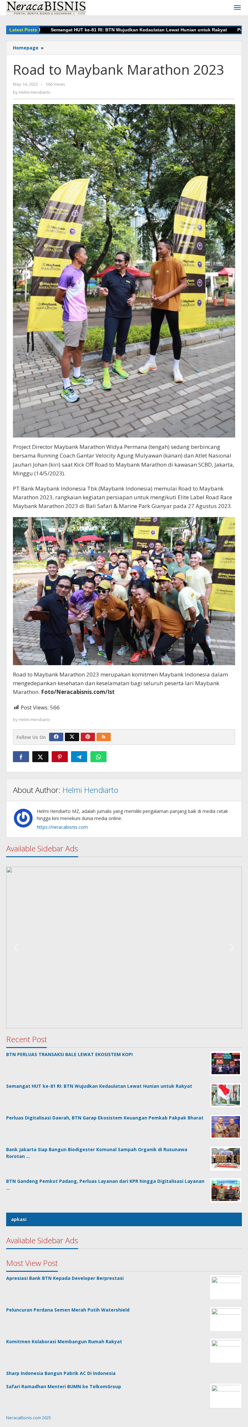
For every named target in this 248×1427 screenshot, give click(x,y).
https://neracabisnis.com (62, 827)
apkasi (18, 1219)
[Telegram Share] (79, 756)
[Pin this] (60, 756)
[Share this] (21, 756)
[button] (124, 947)
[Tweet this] (40, 756)
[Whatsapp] (98, 756)
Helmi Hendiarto (90, 789)
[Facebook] (56, 737)
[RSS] (104, 737)
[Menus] (237, 7)
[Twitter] (72, 737)
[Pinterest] (88, 737)
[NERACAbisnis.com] (46, 8)
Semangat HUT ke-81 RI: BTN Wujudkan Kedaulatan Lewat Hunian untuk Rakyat (114, 29)
